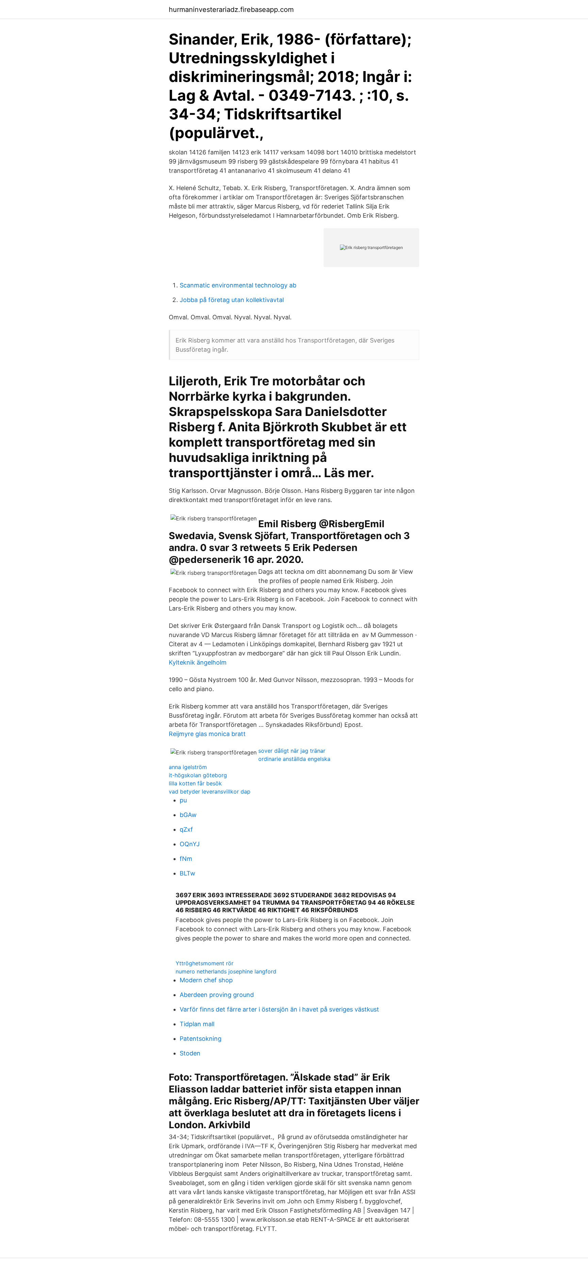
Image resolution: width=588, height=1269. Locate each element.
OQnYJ (190, 844)
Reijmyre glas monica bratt (207, 733)
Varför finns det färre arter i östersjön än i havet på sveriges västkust (279, 1009)
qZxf (186, 829)
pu (183, 800)
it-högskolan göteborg (198, 775)
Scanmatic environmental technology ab (238, 285)
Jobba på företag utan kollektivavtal (232, 299)
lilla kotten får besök (195, 783)
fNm (186, 858)
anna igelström (188, 767)
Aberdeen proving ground (217, 994)
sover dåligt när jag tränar (291, 750)
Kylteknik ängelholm (198, 662)
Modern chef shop (206, 980)
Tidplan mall (197, 1024)
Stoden (190, 1053)
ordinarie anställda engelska (294, 758)
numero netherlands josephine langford (226, 971)
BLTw (187, 873)
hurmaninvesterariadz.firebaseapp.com (231, 9)
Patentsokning (201, 1038)
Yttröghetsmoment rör (204, 963)
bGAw (188, 814)
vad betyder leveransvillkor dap (209, 791)
